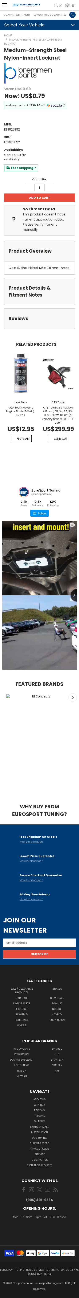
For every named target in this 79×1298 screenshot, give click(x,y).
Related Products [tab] (36, 344)
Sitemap (40, 1154)
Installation (39, 1132)
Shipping (39, 1121)
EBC (57, 1054)
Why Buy (39, 1105)
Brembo (57, 1048)
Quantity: (39, 179)
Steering (22, 1020)
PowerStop (21, 1054)
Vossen (57, 1065)
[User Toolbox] (61, 5)
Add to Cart (23, 438)
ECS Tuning (21, 1065)
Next (72, 697)
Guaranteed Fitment (17, 14)
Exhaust (57, 1003)
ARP (57, 1070)
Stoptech (57, 1059)
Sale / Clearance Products (22, 990)
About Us (39, 1099)
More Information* (31, 861)
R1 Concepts (21, 1048)
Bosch (21, 1070)
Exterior (22, 1009)
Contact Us (39, 1160)
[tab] (39, 251)
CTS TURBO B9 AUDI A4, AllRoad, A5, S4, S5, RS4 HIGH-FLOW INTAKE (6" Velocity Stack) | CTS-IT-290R (58, 415)
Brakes (57, 988)
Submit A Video (39, 1143)
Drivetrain (57, 998)
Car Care (21, 998)
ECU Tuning (39, 1138)
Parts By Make (39, 1127)
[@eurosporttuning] (24, 492)
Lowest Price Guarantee (49, 14)
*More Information (31, 841)
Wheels (22, 1025)
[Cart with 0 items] (73, 5)
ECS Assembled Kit (22, 1059)
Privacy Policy (39, 1149)
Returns (39, 1116)
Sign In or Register (39, 1165)
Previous (5, 697)
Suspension (57, 1020)
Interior (57, 1009)
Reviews (39, 1110)
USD (39, 1229)
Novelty (57, 1014)
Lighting (22, 1014)
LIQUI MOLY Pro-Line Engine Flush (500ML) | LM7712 (21, 411)
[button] (67, 5)
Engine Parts (21, 1003)
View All (22, 1076)
